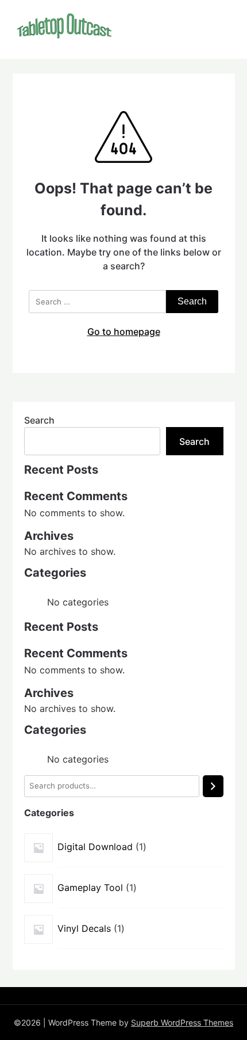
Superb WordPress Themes (182, 1022)
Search (39, 420)
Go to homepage (123, 331)
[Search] (213, 786)
